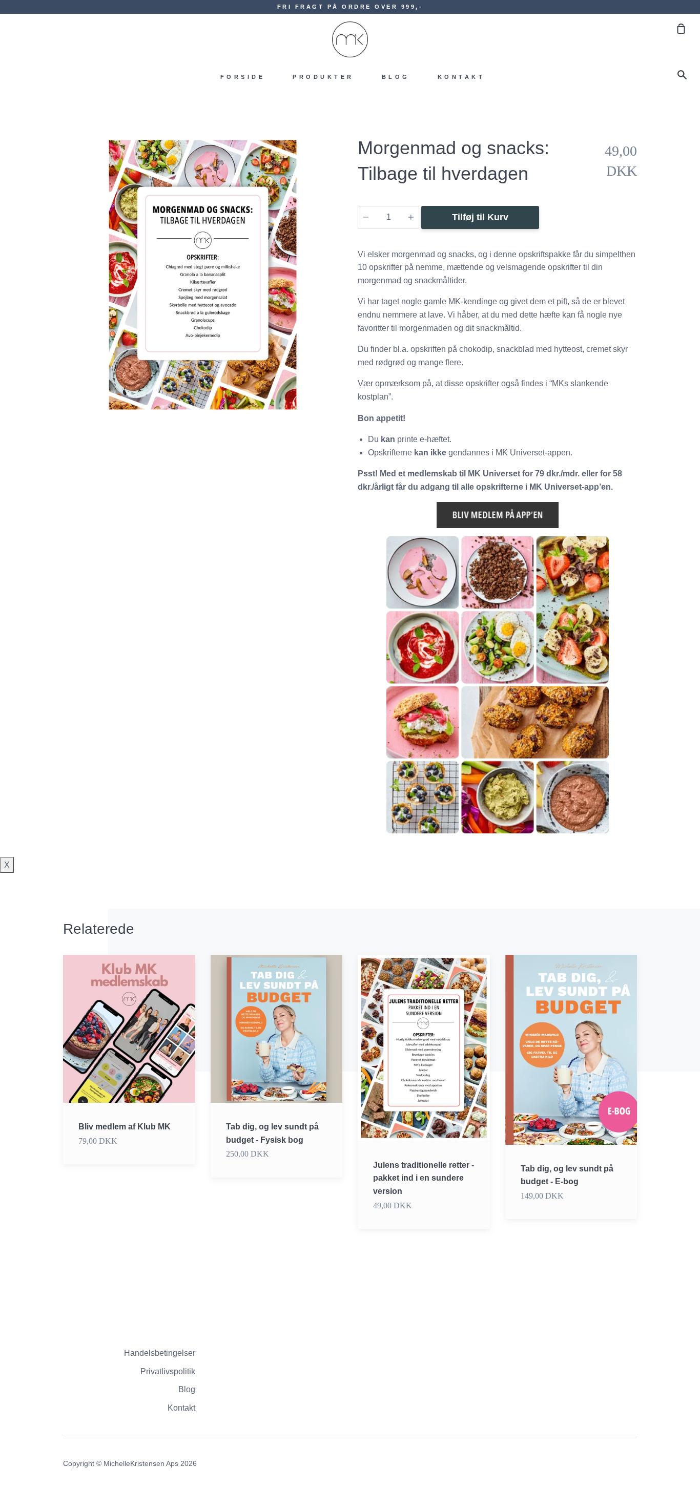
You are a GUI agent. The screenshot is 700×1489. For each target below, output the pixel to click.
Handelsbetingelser (159, 1353)
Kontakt (461, 77)
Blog (396, 77)
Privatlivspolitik (167, 1371)
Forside (242, 77)
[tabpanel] (202, 274)
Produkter (323, 77)
